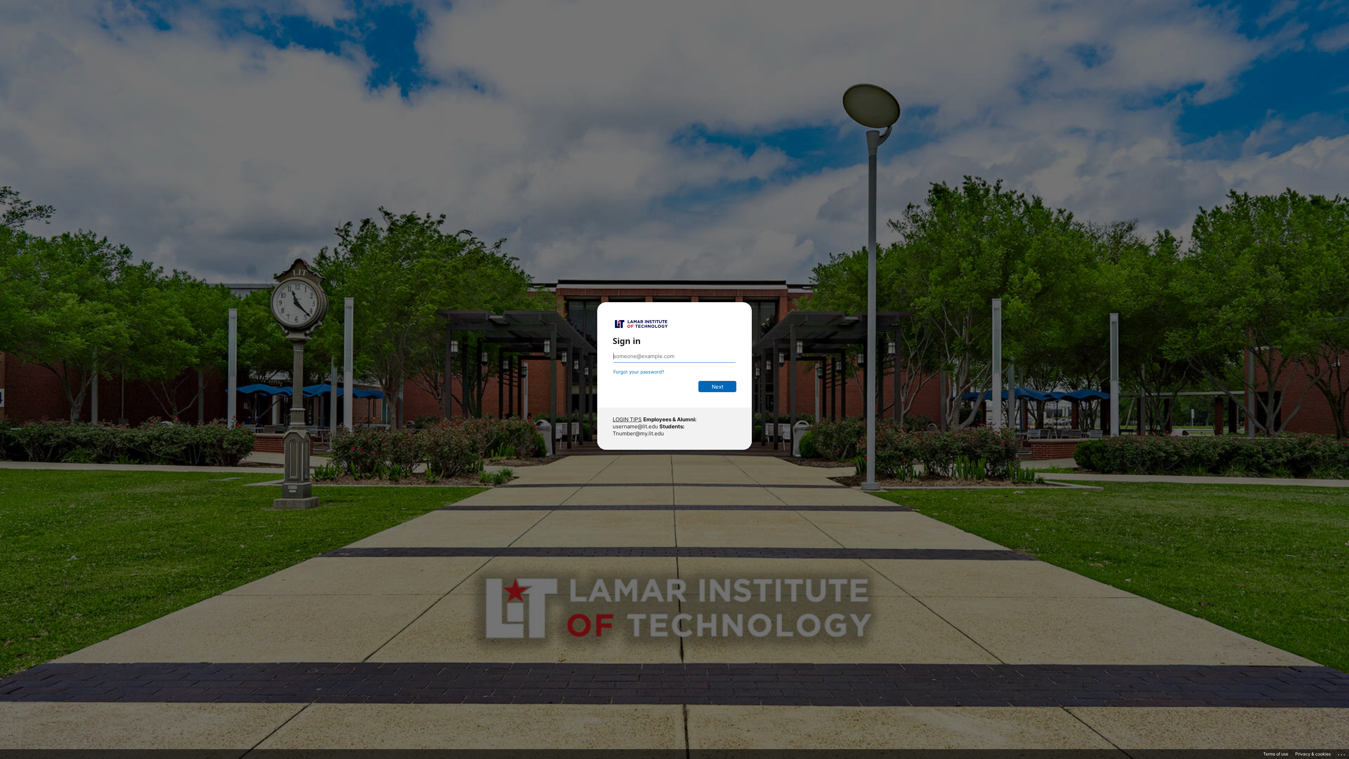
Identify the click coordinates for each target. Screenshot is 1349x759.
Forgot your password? (638, 372)
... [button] (1342, 753)
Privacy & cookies (1313, 754)
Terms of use (1275, 754)
